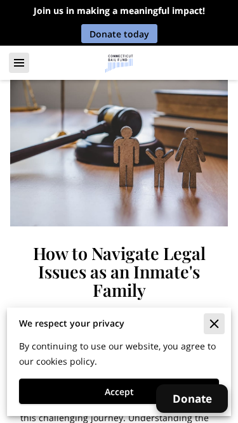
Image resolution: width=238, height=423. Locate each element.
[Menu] (19, 63)
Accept (119, 392)
